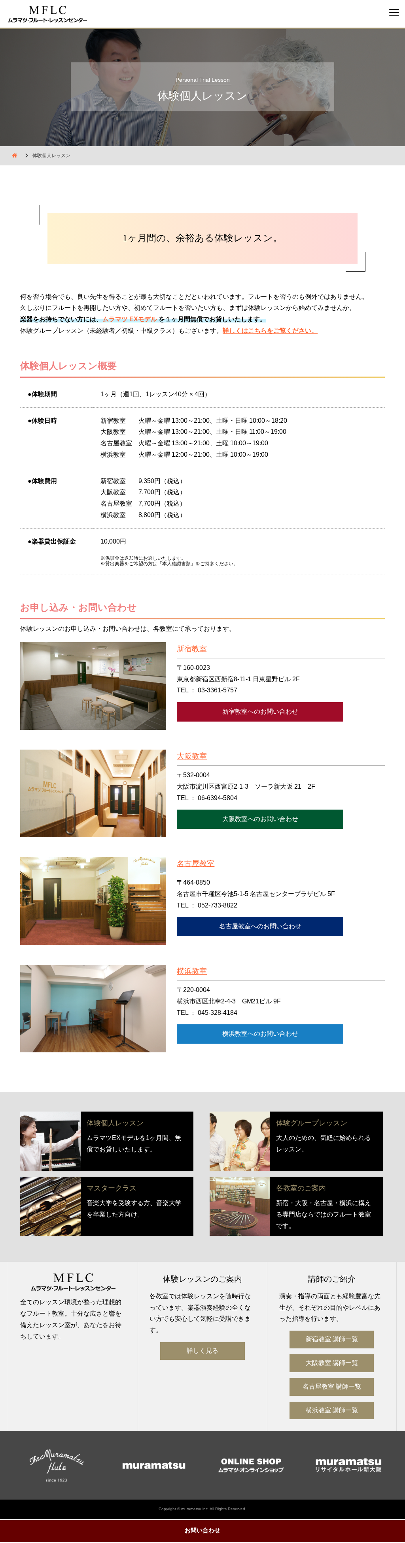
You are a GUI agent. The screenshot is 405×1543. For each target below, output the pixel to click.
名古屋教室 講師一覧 (332, 1386)
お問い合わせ (202, 1530)
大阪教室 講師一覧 (332, 1362)
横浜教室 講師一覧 (332, 1410)
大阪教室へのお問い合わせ (260, 819)
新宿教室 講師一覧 (332, 1339)
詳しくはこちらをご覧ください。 (270, 330)
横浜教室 (192, 971)
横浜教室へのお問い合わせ (260, 1033)
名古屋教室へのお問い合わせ (260, 926)
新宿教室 (192, 649)
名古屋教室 (195, 863)
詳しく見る (202, 1350)
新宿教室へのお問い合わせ (260, 711)
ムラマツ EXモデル (129, 319)
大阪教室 (192, 756)
